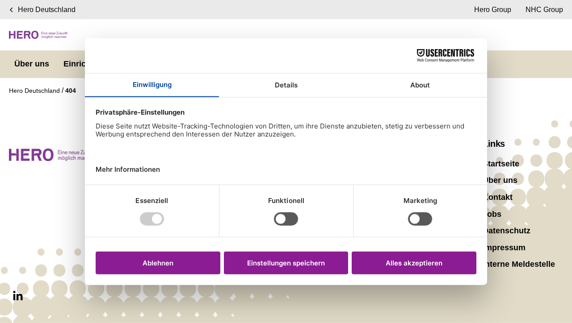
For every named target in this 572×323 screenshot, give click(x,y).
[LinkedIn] (18, 296)
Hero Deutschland (35, 90)
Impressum (504, 247)
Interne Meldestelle (519, 264)
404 (70, 90)
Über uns (500, 180)
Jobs (492, 214)
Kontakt (498, 197)
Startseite (501, 163)
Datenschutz (506, 230)
